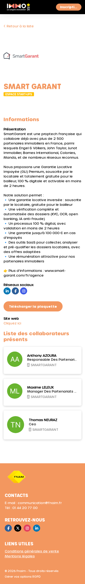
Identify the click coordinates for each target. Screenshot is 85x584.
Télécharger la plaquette (33, 306)
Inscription (69, 7)
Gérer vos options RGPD (23, 576)
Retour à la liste (20, 26)
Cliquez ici (12, 323)
